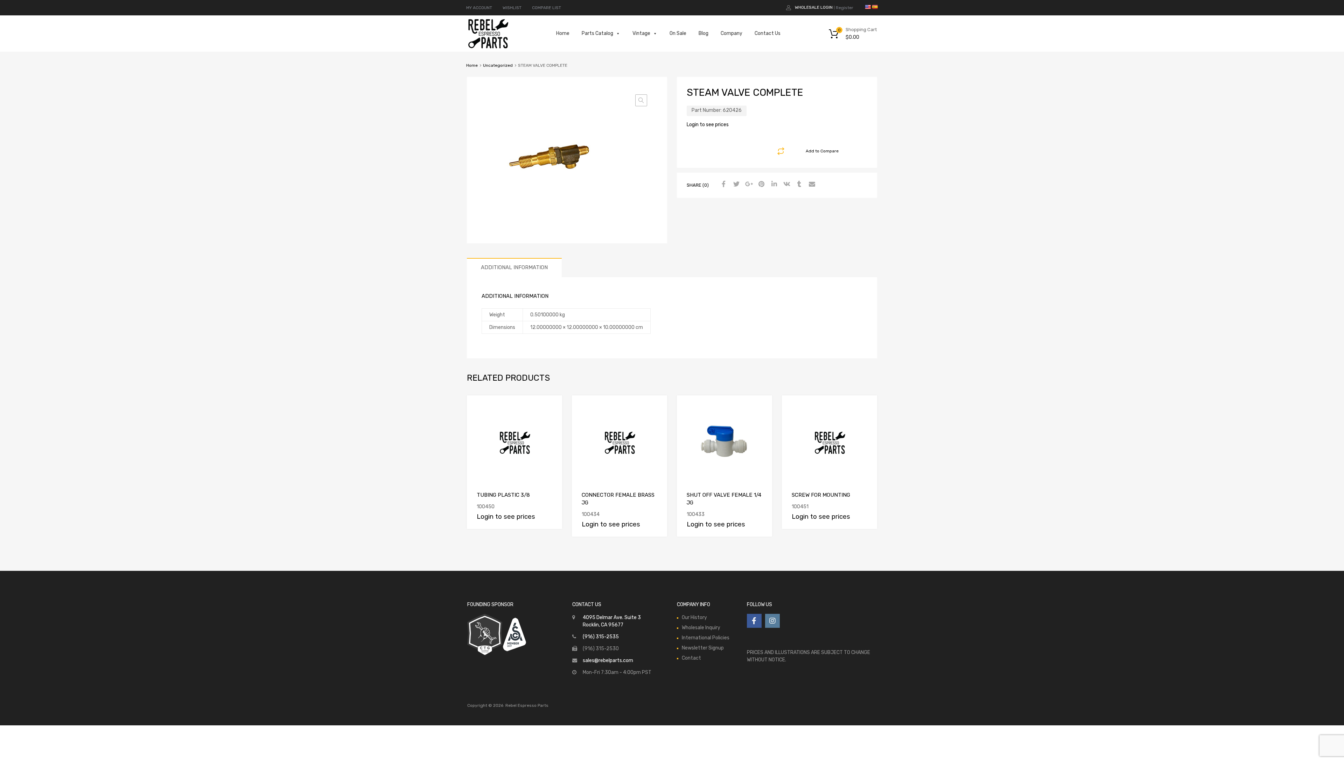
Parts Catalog (597, 33)
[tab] (514, 267)
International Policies (705, 638)
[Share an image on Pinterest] (760, 184)
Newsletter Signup (703, 648)
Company (731, 33)
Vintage (641, 33)
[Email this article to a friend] (811, 184)
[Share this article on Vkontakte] (785, 184)
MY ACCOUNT (479, 7)
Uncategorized (498, 65)
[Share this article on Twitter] (735, 184)
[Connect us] (754, 621)
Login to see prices (708, 125)
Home (562, 33)
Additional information (514, 267)
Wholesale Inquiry (701, 628)
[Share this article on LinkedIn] (773, 184)
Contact (691, 658)
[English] (867, 7)
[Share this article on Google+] (747, 184)
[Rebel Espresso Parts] (488, 47)
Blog (703, 33)
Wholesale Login (814, 7)
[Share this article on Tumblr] (798, 184)
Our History (694, 617)
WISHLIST (512, 7)
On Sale (678, 33)
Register (844, 7)
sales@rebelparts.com (608, 660)
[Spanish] (875, 7)
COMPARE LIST (546, 7)
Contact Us (767, 33)
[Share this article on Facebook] (722, 184)
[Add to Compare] (551, 407)
